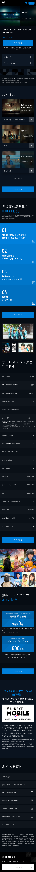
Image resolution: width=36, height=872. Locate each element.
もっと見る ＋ (18, 178)
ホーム (3, 861)
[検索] (26, 3)
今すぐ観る (18, 43)
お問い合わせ (24, 861)
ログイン (32, 3)
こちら (18, 49)
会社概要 (9, 861)
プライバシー (16, 861)
